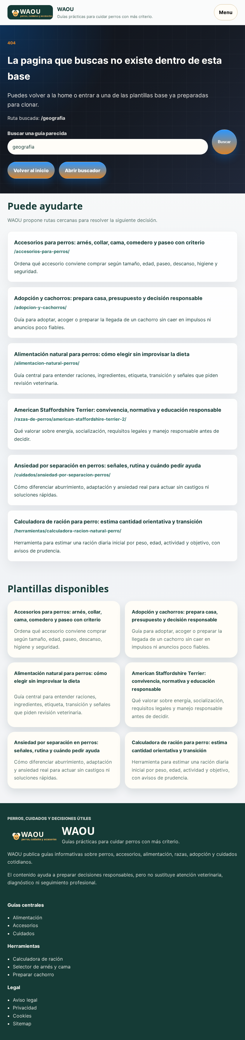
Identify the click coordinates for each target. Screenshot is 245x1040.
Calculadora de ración (38, 959)
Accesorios (25, 925)
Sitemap (22, 1024)
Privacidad (25, 1008)
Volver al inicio (31, 170)
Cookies (22, 1016)
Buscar (224, 142)
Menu (225, 12)
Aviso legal (25, 1000)
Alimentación (27, 918)
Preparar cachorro (33, 974)
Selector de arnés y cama (42, 967)
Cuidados (23, 933)
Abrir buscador (82, 170)
